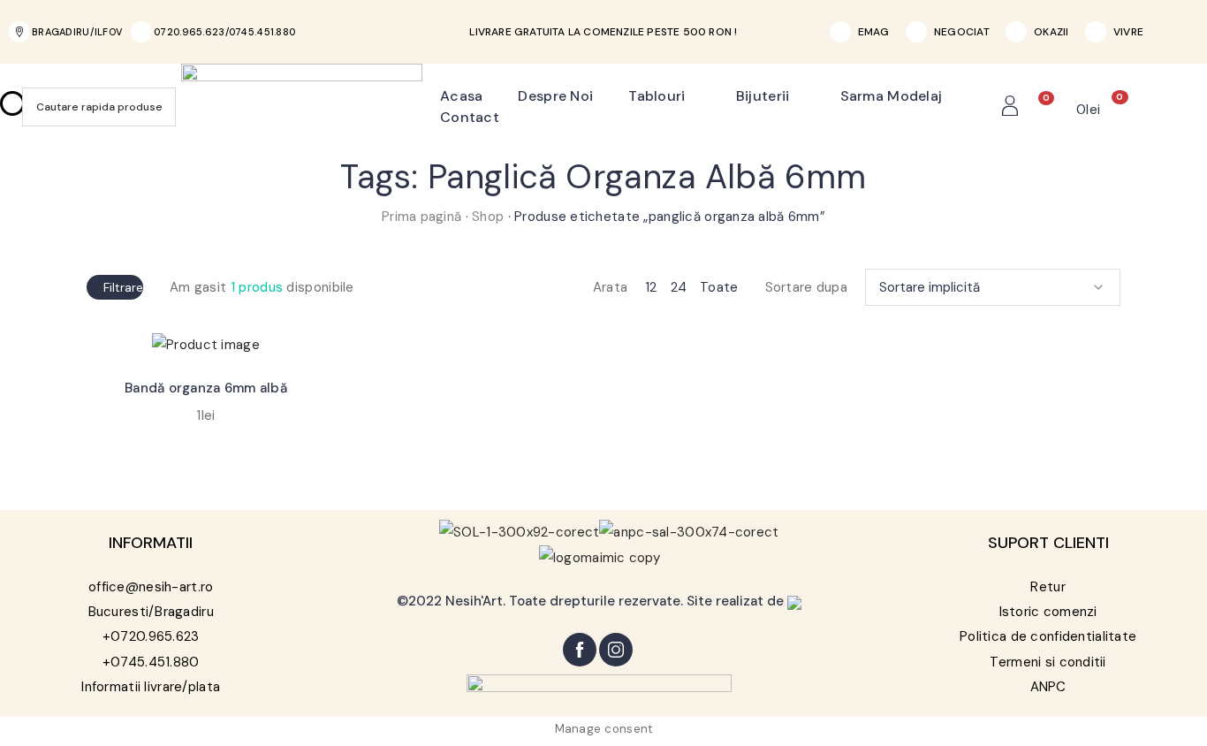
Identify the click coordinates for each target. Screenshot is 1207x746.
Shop (488, 216)
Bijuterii (763, 96)
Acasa (461, 96)
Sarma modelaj (891, 96)
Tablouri (656, 96)
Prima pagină (421, 216)
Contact (469, 117)
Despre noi (555, 96)
